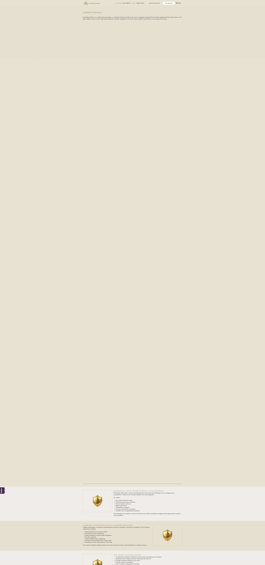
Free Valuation (169, 3)
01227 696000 (127, 3)
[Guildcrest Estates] (86, 3)
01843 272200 (140, 3)
